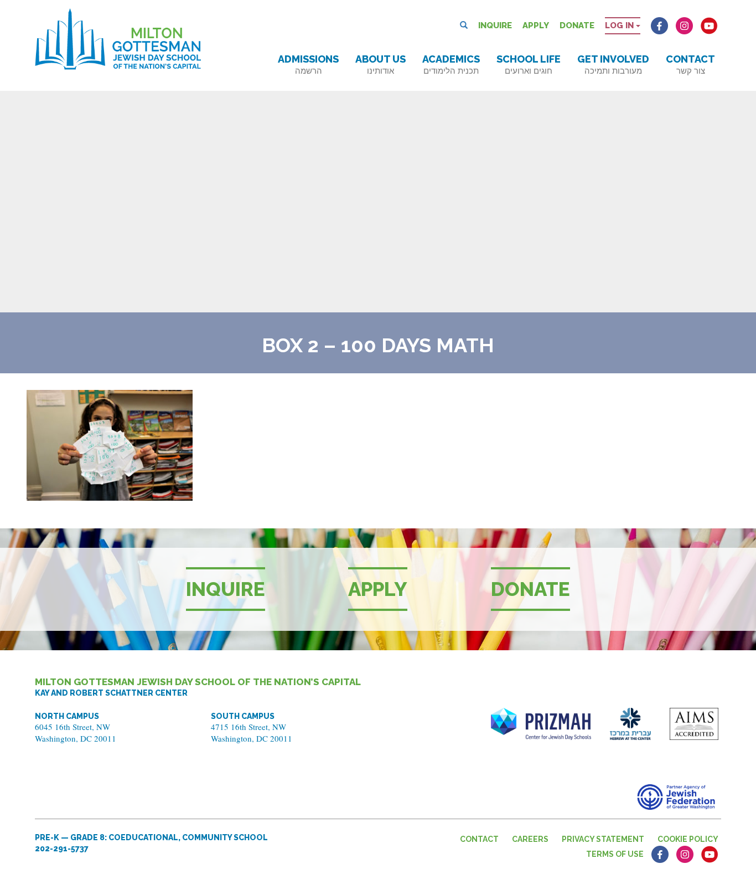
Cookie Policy (687, 839)
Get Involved (613, 64)
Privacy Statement (603, 839)
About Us (380, 64)
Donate (577, 25)
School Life (528, 64)
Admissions (308, 64)
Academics (451, 64)
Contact (690, 64)
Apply (535, 25)
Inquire (495, 25)
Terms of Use (615, 854)
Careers (530, 839)
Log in (620, 25)
